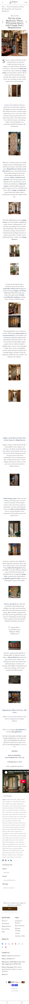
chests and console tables (20, 816)
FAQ (3, 932)
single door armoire (7, 848)
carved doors (15, 812)
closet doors (14, 819)
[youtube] (5, 947)
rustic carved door (14, 838)
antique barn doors (11, 799)
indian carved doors (20, 827)
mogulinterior (5, 833)
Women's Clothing (18, 929)
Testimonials (5, 923)
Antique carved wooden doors (13, 802)
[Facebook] (3, 860)
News (3, 7)
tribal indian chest (15, 851)
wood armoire (17, 857)
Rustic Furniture (19, 926)
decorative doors (17, 821)
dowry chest (22, 823)
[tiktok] (19, 943)
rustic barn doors (21, 836)
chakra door (22, 814)
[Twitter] (8, 860)
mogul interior (18, 831)
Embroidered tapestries (15, 568)
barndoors (10, 808)
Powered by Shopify (14, 990)
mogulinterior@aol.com (16, 766)
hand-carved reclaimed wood (13, 105)
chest (3, 816)
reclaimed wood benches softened (13, 338)
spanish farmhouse (17, 848)
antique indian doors (18, 804)
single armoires (22, 846)
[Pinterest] (5, 860)
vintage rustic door (10, 853)
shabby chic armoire (12, 846)
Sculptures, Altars (20, 936)
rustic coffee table (6, 840)
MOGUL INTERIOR (14, 755)
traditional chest (6, 851)
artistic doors (13, 806)
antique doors (14, 719)
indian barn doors (9, 827)
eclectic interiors (6, 825)
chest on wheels (9, 816)
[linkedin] (9, 943)
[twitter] (2, 947)
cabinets (8, 451)
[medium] (12, 943)
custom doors (9, 821)
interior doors (10, 831)
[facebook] (2, 943)
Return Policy (6, 929)
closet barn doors (6, 819)
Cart (26, 2)
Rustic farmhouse (10, 842)
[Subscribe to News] (11, 860)
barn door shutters (21, 806)
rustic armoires (13, 836)
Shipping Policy (6, 926)
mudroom (20, 833)
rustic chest (22, 838)
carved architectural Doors (12, 810)
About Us (4, 921)
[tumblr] (22, 943)
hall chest (13, 825)
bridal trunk (17, 808)
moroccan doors (14, 833)
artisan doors (5, 806)
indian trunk (16, 829)
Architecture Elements (18, 922)
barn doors (5, 808)
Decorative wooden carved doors (10, 823)
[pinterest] (15, 943)
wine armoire (10, 857)
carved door (9, 812)
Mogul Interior (20, 440)
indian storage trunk (7, 829)
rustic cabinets (6, 838)
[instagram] (5, 943)
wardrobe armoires (12, 855)
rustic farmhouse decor (12, 844)
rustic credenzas (16, 840)
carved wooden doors (13, 814)
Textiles (17, 933)
